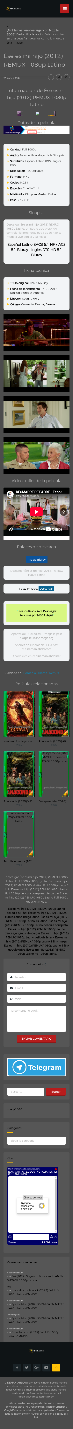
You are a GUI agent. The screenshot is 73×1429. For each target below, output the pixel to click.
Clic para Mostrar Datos (40, 194)
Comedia (27, 304)
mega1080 (14, 1109)
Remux (50, 304)
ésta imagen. (15, 42)
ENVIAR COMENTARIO (36, 1038)
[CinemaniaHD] (13, 5)
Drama (39, 304)
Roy (9, 1286)
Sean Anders (30, 298)
